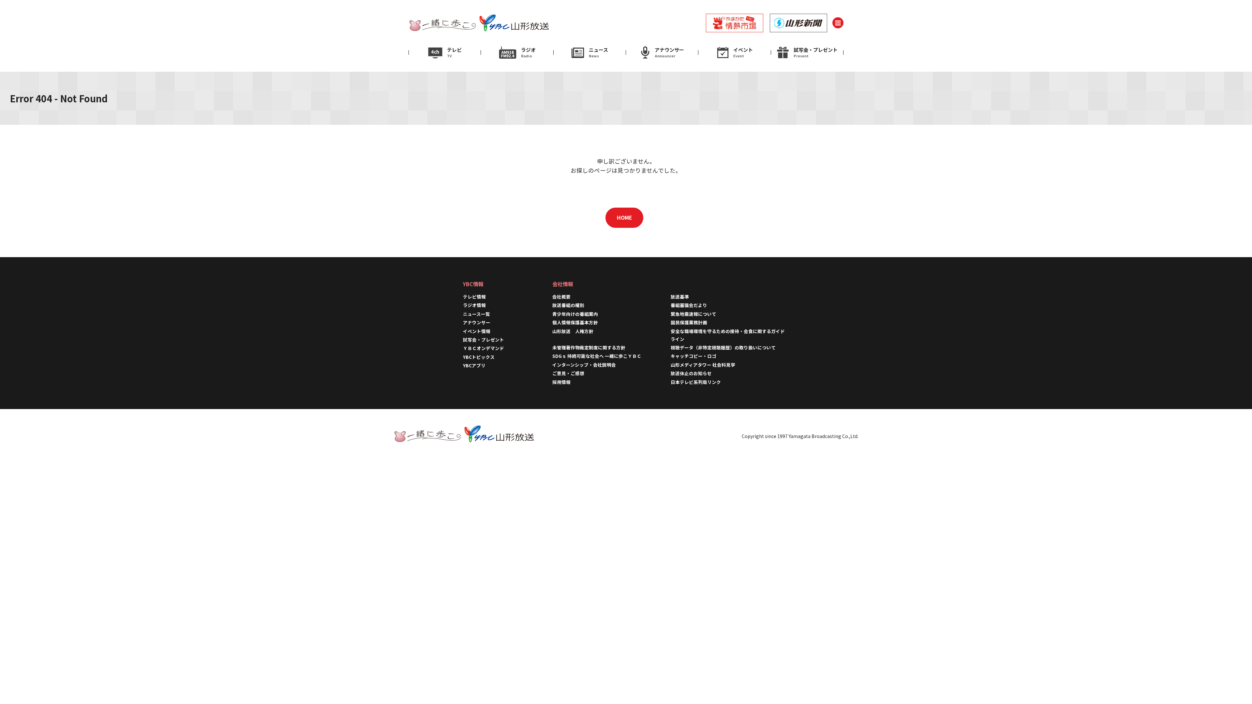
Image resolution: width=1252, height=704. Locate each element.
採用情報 (563, 382)
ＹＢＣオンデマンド (483, 348)
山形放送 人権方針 (572, 331)
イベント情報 (476, 331)
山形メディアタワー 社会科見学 (703, 364)
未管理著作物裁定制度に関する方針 (588, 347)
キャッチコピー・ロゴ (693, 356)
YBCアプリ (474, 365)
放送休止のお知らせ (691, 373)
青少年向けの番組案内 (575, 314)
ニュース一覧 (476, 314)
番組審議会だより (689, 305)
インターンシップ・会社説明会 (584, 364)
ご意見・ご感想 (568, 373)
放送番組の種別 (568, 305)
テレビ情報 (474, 296)
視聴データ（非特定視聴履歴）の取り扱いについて (723, 347)
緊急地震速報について (693, 314)
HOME (624, 217)
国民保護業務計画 (689, 322)
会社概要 (561, 296)
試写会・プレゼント (483, 339)
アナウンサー (476, 322)
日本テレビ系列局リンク (696, 382)
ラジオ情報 (474, 305)
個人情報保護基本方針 (575, 322)
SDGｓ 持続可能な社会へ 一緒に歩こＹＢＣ (596, 356)
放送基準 (680, 296)
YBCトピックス (479, 357)
